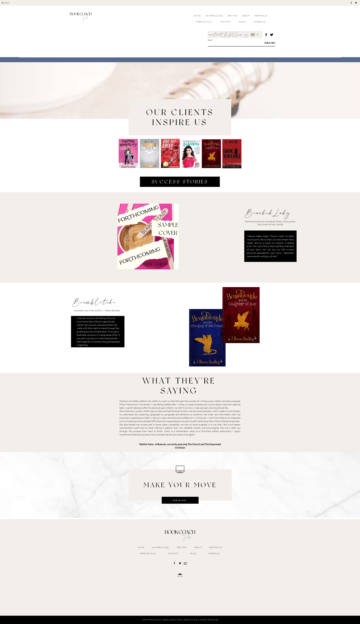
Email (210, 40)
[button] (232, 15)
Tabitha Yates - (147, 444)
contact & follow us (229, 35)
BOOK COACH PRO (172, 620)
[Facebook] (351, 3)
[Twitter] (356, 3)
